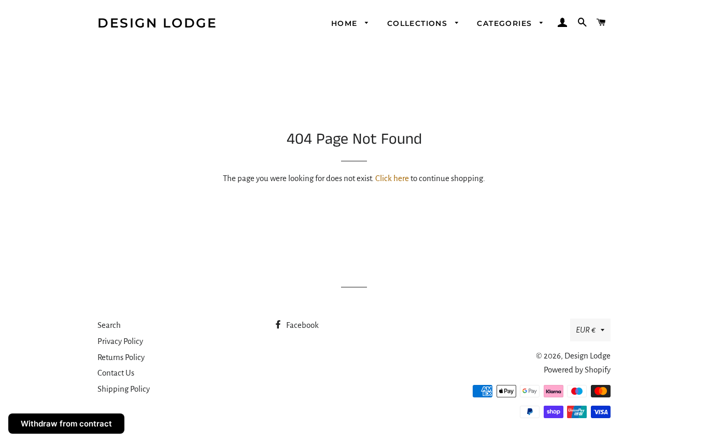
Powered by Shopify (577, 369)
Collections (418, 23)
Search (109, 325)
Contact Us (115, 372)
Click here (392, 178)
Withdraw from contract (66, 424)
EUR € (586, 329)
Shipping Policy (123, 388)
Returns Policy (121, 357)
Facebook (302, 325)
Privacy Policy (120, 341)
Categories (505, 23)
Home (345, 23)
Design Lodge (157, 23)
